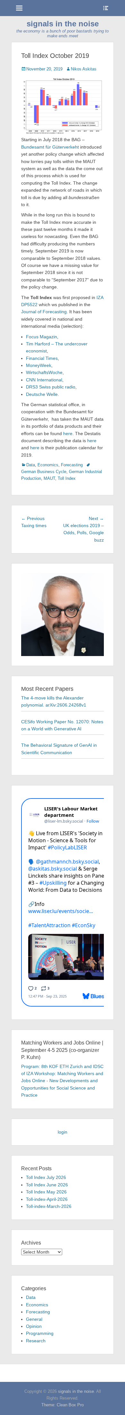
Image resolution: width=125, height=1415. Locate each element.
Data (30, 464)
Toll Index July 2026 (46, 1177)
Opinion (34, 1326)
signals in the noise (63, 23)
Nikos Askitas (83, 69)
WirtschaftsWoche (44, 372)
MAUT (49, 478)
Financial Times (42, 358)
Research (36, 1340)
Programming (40, 1333)
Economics (48, 464)
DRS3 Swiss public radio (50, 386)
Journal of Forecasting (44, 311)
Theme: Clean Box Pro (62, 1404)
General (34, 1319)
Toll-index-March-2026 (48, 1206)
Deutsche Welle (42, 394)
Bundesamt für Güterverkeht (50, 147)
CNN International (44, 379)
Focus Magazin (41, 336)
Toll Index (67, 478)
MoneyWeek (38, 365)
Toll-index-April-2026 (47, 1199)
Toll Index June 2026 (47, 1184)
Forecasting (72, 464)
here (67, 433)
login (62, 1132)
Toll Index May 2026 (46, 1191)
